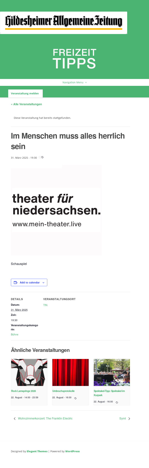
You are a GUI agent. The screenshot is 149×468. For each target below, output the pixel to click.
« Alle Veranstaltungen (26, 104)
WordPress (72, 451)
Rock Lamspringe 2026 (23, 391)
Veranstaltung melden (25, 93)
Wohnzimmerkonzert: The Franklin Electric (45, 418)
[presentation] (29, 372)
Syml (123, 418)
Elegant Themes (37, 451)
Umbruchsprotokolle (63, 391)
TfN (45, 305)
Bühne (14, 334)
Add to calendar (30, 282)
